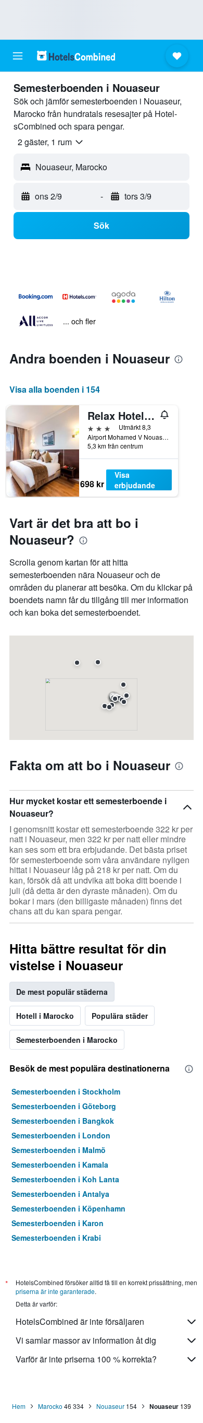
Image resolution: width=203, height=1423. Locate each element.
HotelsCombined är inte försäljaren (80, 1321)
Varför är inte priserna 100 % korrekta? (86, 1359)
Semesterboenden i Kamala (59, 1164)
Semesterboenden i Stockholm (65, 1091)
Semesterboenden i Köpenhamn (68, 1208)
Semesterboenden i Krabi (56, 1237)
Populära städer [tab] (120, 1015)
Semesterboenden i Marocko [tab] (67, 1039)
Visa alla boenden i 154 (54, 389)
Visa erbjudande (135, 479)
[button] (17, 55)
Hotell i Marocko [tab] (45, 1015)
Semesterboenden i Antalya (60, 1194)
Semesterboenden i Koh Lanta (65, 1179)
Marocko (50, 1406)
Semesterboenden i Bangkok (62, 1120)
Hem (19, 1406)
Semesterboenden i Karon (57, 1223)
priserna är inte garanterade (55, 1291)
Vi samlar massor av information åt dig (86, 1340)
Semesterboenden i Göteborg (63, 1106)
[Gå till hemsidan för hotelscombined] (76, 56)
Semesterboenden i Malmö (58, 1150)
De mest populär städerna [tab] (62, 991)
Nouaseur (110, 1406)
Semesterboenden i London (60, 1135)
